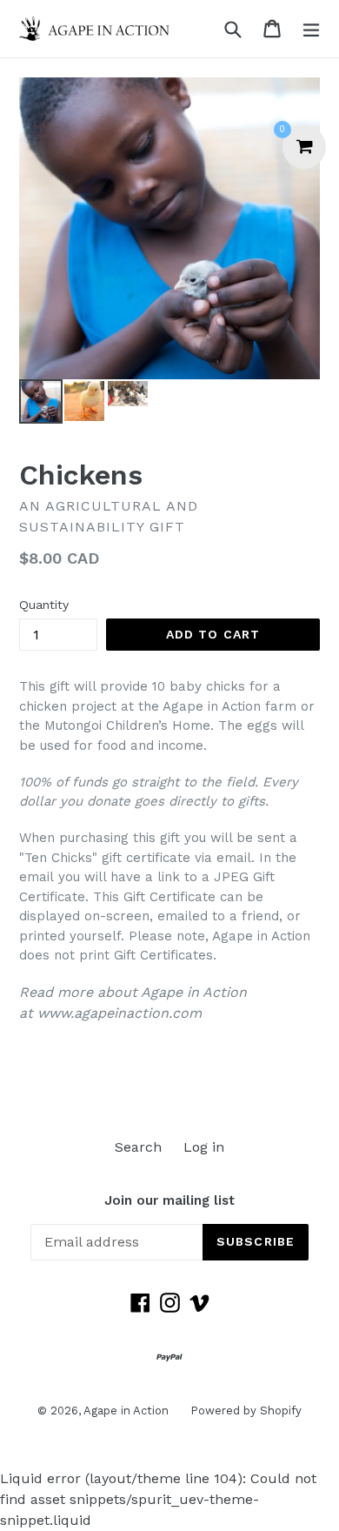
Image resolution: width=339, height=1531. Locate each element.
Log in (203, 1147)
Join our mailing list (169, 1200)
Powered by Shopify (246, 1410)
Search (138, 1147)
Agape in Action (126, 1410)
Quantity (44, 605)
